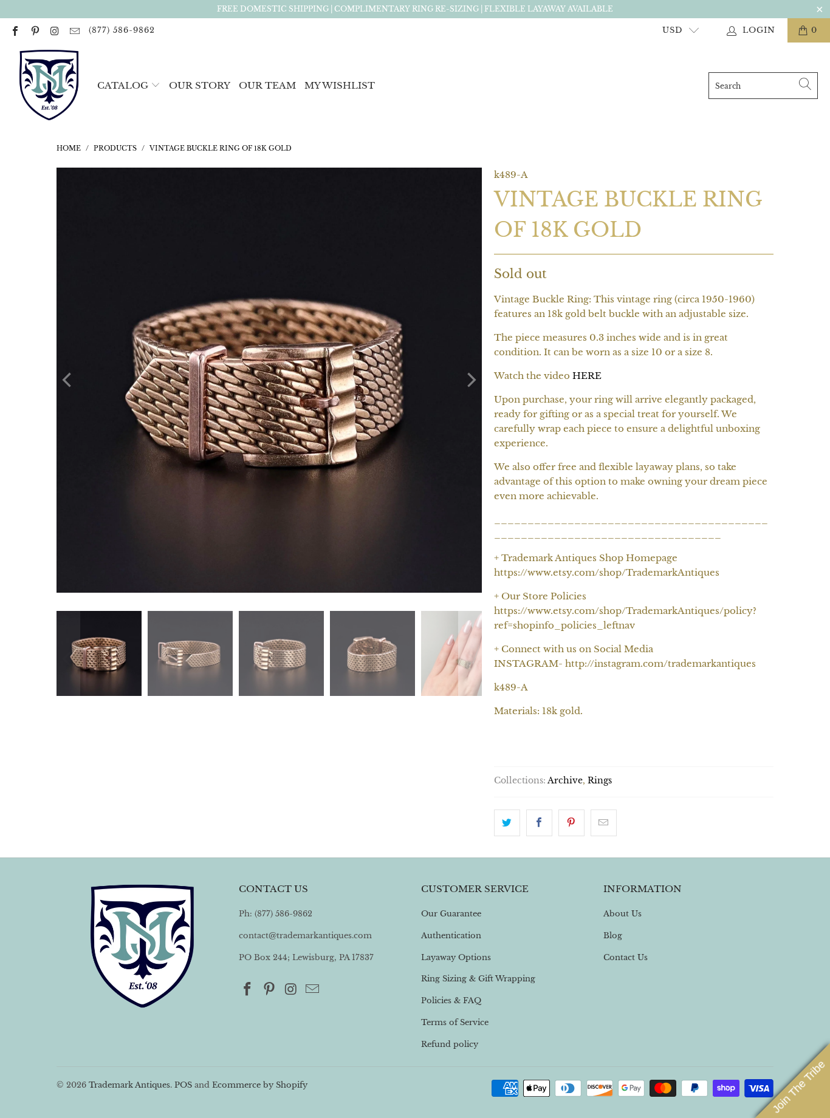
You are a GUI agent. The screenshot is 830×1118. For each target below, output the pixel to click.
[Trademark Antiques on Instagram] (54, 30)
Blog (612, 935)
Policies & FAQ (451, 1000)
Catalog (122, 85)
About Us (622, 913)
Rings (600, 780)
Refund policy (449, 1044)
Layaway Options (456, 957)
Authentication (451, 935)
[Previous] (68, 380)
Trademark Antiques (129, 1085)
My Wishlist (339, 85)
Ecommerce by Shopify (259, 1085)
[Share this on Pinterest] (571, 823)
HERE (587, 375)
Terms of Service (455, 1022)
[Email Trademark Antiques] (73, 30)
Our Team (267, 85)
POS (183, 1085)
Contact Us (625, 957)
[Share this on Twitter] (507, 823)
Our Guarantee (451, 913)
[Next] (470, 380)
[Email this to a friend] (604, 823)
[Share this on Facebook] (539, 823)
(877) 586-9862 (122, 30)
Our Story (199, 85)
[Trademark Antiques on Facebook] (14, 30)
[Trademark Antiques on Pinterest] (34, 30)
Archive (565, 780)
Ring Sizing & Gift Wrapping (478, 978)
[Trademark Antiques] (48, 86)
